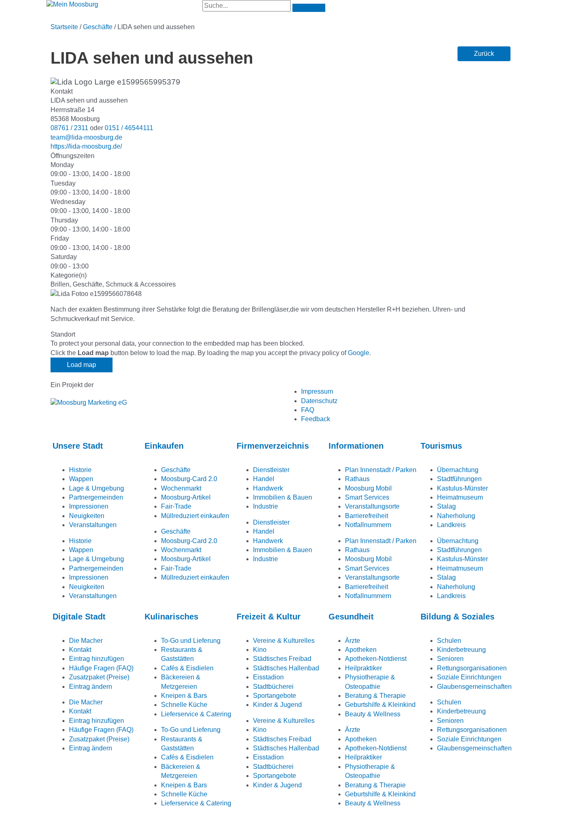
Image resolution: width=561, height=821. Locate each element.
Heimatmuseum (460, 497)
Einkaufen (164, 445)
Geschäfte (98, 26)
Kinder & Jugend (277, 704)
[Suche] (308, 8)
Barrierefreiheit (366, 515)
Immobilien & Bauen (282, 497)
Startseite (64, 26)
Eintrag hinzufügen (96, 658)
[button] (484, 53)
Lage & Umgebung (96, 488)
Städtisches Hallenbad (286, 668)
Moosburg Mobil (368, 488)
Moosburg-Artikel (186, 497)
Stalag (446, 506)
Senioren (450, 658)
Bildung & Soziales (457, 616)
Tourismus (441, 445)
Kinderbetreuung (461, 649)
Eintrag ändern (90, 686)
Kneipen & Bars (184, 695)
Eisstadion (268, 677)
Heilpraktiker (363, 668)
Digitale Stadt (79, 616)
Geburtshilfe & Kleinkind (380, 704)
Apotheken (361, 649)
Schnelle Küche (184, 704)
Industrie (265, 506)
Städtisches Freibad (282, 658)
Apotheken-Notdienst (376, 658)
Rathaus (357, 478)
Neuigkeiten (86, 515)
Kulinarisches (171, 616)
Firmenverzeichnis (273, 445)
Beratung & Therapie (375, 695)
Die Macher (86, 640)
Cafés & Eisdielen (187, 668)
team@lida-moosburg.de (86, 137)
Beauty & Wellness (372, 714)
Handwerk (268, 488)
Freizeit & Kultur (269, 616)
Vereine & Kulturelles (284, 640)
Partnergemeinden (96, 497)
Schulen (449, 640)
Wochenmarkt (181, 488)
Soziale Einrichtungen (469, 677)
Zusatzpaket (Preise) (99, 677)
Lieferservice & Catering (196, 714)
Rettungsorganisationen (472, 668)
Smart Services (367, 497)
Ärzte (352, 640)
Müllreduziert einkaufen (195, 515)
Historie (80, 469)
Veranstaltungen (93, 524)
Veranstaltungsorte (372, 506)
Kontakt (80, 649)
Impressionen (88, 506)
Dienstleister (271, 469)
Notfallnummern (368, 524)
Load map (81, 364)
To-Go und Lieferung (191, 640)
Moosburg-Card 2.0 (189, 478)
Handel (263, 478)
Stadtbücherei (273, 686)
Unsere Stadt (78, 445)
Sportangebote (274, 695)
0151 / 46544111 (129, 127)
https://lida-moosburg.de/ (86, 146)
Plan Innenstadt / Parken (380, 469)
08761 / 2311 (69, 127)
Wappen (81, 478)
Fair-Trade (176, 506)
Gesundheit (351, 616)
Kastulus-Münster (462, 488)
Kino (260, 649)
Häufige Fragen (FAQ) (101, 668)
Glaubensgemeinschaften (474, 686)
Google (358, 352)
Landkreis (451, 524)
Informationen (356, 445)
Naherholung (456, 515)
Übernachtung (457, 469)
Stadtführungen (459, 478)
